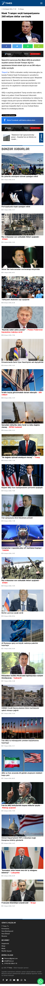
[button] (39, 46)
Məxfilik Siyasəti (7, 951)
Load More (22, 914)
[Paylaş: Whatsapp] (28, 46)
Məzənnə (4, 936)
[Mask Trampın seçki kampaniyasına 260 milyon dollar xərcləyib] (22, 32)
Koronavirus (5, 928)
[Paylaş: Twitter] (17, 46)
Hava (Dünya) (6, 933)
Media (3, 948)
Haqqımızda (5, 943)
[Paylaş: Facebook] (6, 46)
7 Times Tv (5, 926)
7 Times (9, 968)
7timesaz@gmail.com (11, 958)
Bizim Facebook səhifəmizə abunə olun (21, 120)
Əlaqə (3, 946)
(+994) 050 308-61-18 (10, 963)
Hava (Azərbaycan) (7, 931)
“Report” (5, 72)
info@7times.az (9, 961)
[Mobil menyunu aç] (41, 3)
